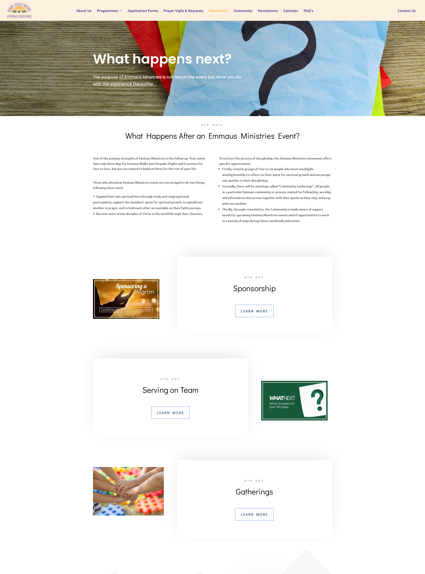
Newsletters (268, 11)
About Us (83, 11)
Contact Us (407, 11)
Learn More (254, 311)
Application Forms (143, 11)
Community (243, 11)
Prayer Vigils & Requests (183, 11)
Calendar (290, 11)
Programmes (107, 11)
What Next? (218, 11)
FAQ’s (308, 11)
